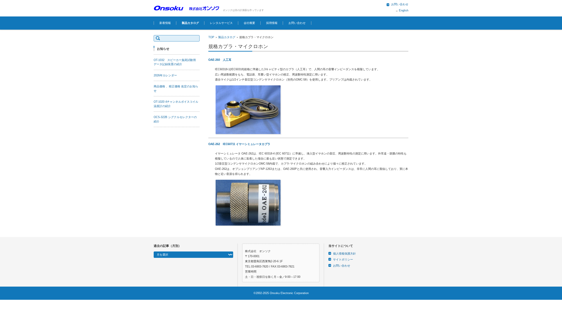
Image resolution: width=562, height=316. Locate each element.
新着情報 (165, 23)
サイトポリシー (343, 259)
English (403, 10)
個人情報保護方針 (344, 253)
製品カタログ (190, 23)
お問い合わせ (297, 23)
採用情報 (271, 23)
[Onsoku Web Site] (187, 8)
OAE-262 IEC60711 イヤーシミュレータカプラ (239, 144)
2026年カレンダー (165, 75)
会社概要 (249, 23)
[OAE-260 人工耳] (311, 110)
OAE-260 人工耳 (219, 59)
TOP (211, 37)
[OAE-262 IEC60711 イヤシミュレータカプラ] (311, 202)
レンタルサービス (221, 23)
